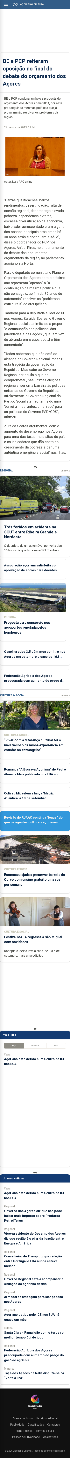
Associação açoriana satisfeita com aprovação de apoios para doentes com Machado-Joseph (31, 570)
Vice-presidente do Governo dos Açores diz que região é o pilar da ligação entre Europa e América (35, 1238)
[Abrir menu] (6, 4)
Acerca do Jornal (22, 1418)
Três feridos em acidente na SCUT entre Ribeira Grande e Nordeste (30, 532)
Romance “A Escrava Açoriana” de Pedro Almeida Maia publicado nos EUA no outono (35, 774)
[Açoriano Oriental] (35, 1409)
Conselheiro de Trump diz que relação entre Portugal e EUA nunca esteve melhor (33, 1261)
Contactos (53, 1424)
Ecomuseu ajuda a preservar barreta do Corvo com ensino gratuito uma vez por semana (34, 879)
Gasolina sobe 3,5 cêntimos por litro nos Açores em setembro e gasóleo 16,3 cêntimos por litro (34, 656)
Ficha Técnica (24, 1430)
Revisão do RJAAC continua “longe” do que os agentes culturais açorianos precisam (33, 822)
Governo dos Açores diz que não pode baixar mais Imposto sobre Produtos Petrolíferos (33, 1215)
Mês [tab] (56, 1045)
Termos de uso (45, 1430)
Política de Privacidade (26, 1437)
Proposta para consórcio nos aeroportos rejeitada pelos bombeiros (27, 627)
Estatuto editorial (47, 1418)
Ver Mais (65, 471)
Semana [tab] (35, 1045)
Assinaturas (50, 1437)
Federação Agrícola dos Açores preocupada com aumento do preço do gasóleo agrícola (34, 680)
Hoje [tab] (14, 1045)
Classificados (36, 1424)
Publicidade (17, 1424)
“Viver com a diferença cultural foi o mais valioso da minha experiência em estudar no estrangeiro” (33, 745)
